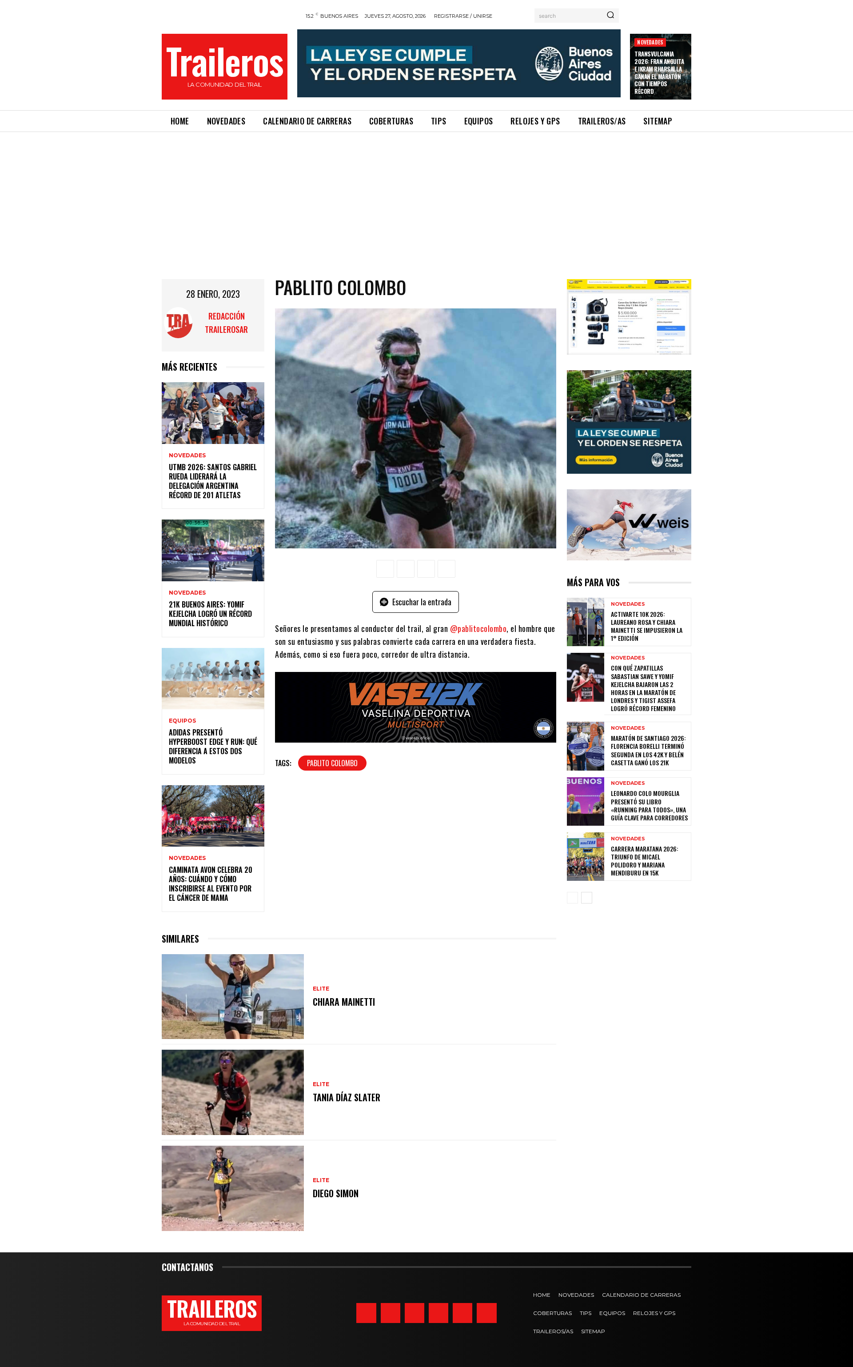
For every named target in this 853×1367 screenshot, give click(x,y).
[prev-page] (572, 897)
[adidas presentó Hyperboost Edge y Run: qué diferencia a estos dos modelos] (213, 679)
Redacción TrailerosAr (226, 322)
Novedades (650, 42)
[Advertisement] (426, 198)
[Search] (610, 15)
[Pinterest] (426, 569)
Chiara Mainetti (344, 1001)
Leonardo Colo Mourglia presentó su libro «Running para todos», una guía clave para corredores (649, 805)
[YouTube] (486, 1313)
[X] (406, 569)
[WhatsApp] (446, 569)
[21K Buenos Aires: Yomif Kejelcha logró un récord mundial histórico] (213, 550)
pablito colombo (332, 763)
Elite (321, 988)
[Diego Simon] (233, 1188)
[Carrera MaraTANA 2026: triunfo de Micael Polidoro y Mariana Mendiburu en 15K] (585, 856)
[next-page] (586, 897)
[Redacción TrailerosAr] (178, 322)
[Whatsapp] (462, 1313)
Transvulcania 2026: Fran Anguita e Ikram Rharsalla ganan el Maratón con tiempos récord (659, 72)
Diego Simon (336, 1193)
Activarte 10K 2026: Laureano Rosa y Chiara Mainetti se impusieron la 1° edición (646, 626)
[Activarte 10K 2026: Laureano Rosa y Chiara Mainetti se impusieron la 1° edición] (585, 622)
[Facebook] (385, 569)
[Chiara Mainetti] (233, 996)
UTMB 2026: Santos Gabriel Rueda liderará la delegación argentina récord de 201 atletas (213, 481)
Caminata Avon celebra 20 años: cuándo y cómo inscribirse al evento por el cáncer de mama (210, 883)
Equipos (182, 720)
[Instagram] (366, 1313)
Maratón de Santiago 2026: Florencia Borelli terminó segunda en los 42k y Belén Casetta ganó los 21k (648, 750)
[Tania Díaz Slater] (233, 1092)
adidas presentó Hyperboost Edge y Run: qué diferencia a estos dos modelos (213, 746)
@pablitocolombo (478, 628)
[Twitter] (390, 1313)
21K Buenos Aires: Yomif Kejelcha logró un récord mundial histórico (210, 613)
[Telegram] (438, 1313)
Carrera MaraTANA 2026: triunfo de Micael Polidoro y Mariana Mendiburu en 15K (644, 861)
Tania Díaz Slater (346, 1097)
